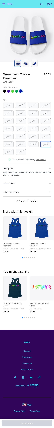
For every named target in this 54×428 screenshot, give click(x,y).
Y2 (21, 152)
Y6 (21, 113)
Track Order (27, 357)
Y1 (8, 152)
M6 (33, 129)
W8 (20, 121)
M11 (46, 136)
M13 (21, 144)
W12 (21, 129)
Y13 (8, 105)
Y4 (46, 105)
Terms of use (35, 411)
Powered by (20, 385)
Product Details (9, 183)
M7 (45, 129)
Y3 (33, 105)
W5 (33, 113)
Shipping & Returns (11, 192)
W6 (45, 113)
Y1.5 (20, 105)
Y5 (8, 113)
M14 (46, 144)
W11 (8, 129)
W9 (33, 121)
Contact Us (27, 363)
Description (8, 168)
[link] (15, 228)
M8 (8, 136)
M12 (8, 144)
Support (27, 351)
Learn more (41, 159)
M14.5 (33, 144)
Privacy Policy (19, 411)
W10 (46, 121)
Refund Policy (27, 369)
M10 (33, 136)
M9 (20, 136)
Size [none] (5, 100)
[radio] (8, 105)
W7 (8, 121)
